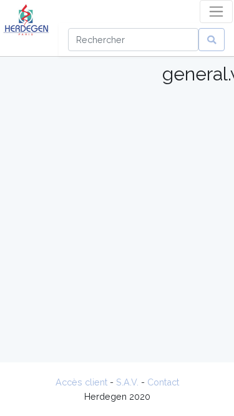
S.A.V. (127, 382)
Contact (163, 382)
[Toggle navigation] (216, 11)
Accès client (81, 382)
